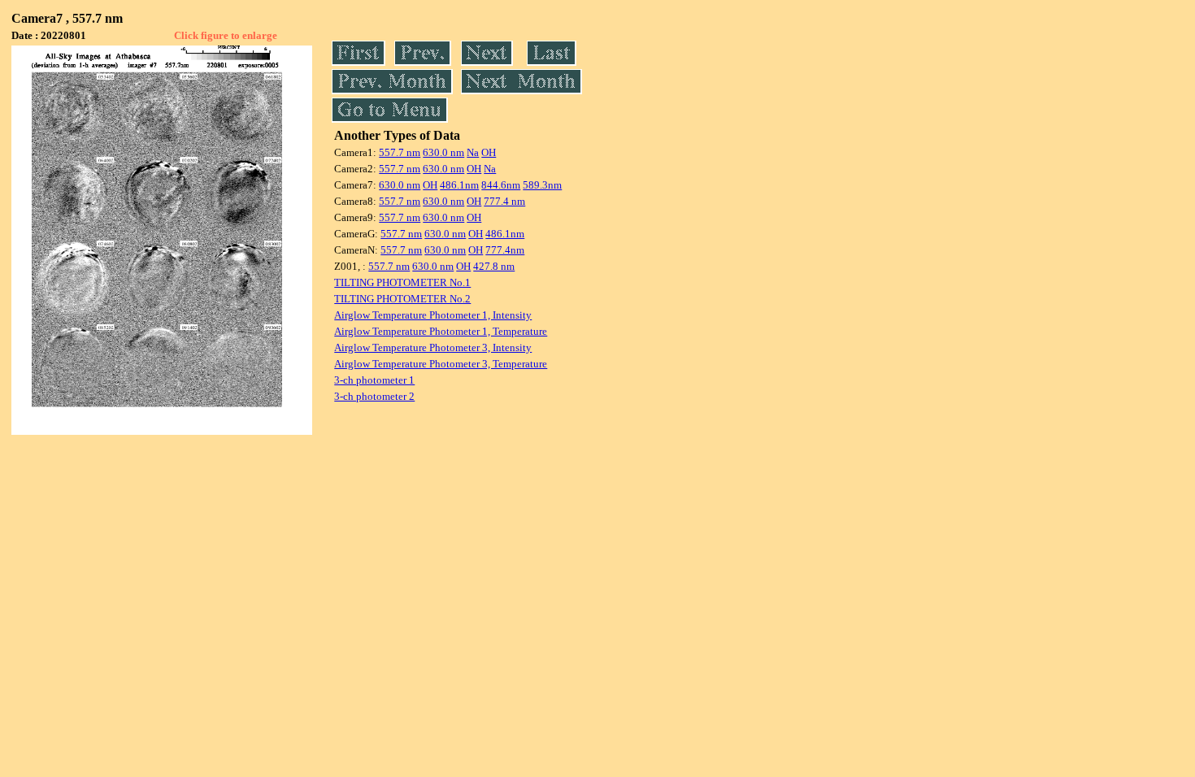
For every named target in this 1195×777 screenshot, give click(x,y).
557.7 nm (399, 152)
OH (488, 152)
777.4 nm (504, 201)
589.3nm (542, 185)
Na (473, 152)
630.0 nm (443, 152)
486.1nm (459, 185)
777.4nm (504, 250)
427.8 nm (494, 266)
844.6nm (500, 185)
